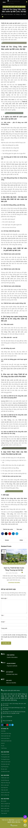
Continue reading (14, 582)
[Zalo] (25, 821)
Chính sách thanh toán (6, 740)
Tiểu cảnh (19, 529)
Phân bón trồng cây (5, 782)
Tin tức (2, 745)
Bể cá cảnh (3, 801)
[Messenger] (25, 825)
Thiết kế (24, 101)
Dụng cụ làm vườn (5, 792)
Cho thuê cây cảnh (5, 764)
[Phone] (25, 817)
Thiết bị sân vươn (5, 777)
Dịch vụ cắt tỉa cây (5, 806)
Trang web (4, 628)
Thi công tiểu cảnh (8, 6)
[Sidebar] (2, 250)
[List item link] (14, 716)
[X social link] (6, 533)
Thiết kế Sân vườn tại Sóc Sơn (11, 476)
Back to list (14, 540)
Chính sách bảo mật (5, 735)
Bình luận (4, 598)
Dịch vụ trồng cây (5, 794)
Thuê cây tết (4, 813)
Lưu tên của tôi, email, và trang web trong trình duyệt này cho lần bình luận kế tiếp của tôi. (14, 637)
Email (3, 622)
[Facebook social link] (2, 533)
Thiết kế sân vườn (20, 6)
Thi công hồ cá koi (5, 759)
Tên (2, 615)
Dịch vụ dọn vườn (5, 808)
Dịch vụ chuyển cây (5, 803)
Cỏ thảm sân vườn (5, 771)
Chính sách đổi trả (5, 738)
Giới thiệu (3, 731)
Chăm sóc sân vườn (5, 761)
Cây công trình (4, 787)
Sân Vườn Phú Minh (7, 14)
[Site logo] (14, 2)
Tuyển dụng (3, 748)
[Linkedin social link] (13, 533)
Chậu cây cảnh (4, 790)
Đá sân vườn (4, 769)
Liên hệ (2, 743)
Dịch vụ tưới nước (5, 810)
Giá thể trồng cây (5, 780)
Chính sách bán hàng (6, 733)
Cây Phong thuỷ (4, 766)
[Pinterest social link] (9, 533)
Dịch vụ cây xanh (5, 785)
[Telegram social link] (16, 533)
